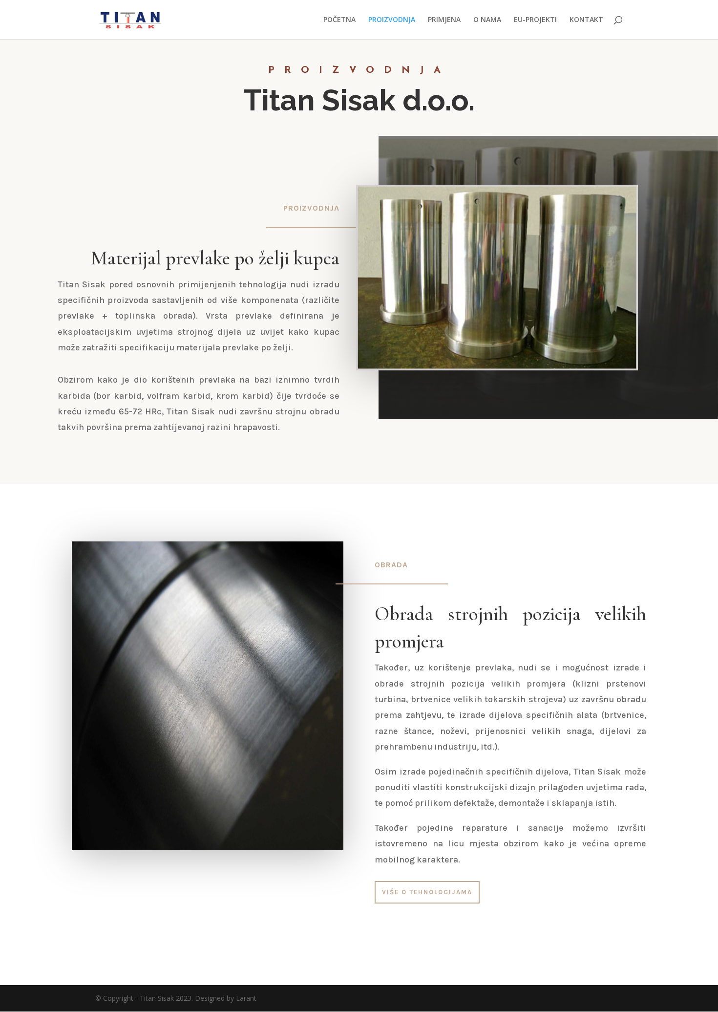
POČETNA (339, 20)
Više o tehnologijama (427, 892)
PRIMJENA (444, 20)
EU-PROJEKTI (535, 20)
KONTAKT (586, 20)
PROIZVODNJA (391, 20)
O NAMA (487, 20)
